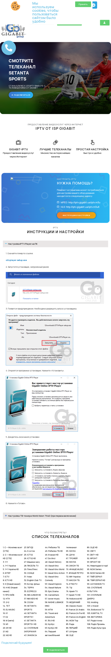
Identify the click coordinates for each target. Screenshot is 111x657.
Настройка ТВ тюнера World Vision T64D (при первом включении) (42, 515)
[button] (105, 22)
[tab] (55, 244)
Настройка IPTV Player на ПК (23, 243)
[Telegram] (93, 5)
